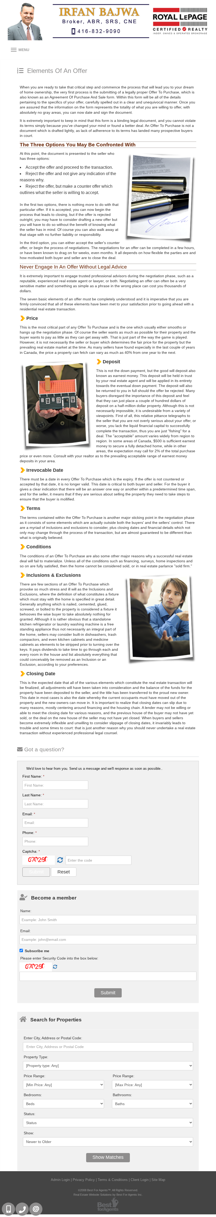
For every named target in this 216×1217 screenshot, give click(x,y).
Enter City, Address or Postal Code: (53, 1038)
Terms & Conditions (113, 1180)
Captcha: (31, 851)
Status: (29, 1114)
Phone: (29, 833)
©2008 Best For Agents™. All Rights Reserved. (108, 1190)
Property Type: (36, 1057)
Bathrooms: (122, 1095)
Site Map (158, 1180)
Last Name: (33, 795)
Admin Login (60, 1180)
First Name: (33, 776)
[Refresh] (59, 860)
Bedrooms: (33, 1095)
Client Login (140, 1180)
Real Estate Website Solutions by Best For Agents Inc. (108, 1194)
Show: (29, 1133)
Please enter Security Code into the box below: (59, 958)
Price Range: (34, 1076)
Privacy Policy (84, 1180)
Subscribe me (37, 951)
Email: (28, 814)
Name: (25, 911)
